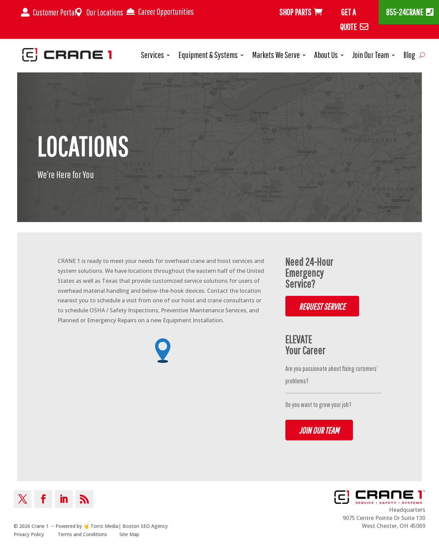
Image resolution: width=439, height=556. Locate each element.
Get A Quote (348, 19)
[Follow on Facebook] (43, 499)
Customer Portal (54, 12)
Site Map (129, 534)
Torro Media (104, 526)
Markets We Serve (276, 56)
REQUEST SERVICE (322, 306)
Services (152, 56)
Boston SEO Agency (145, 526)
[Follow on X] (23, 499)
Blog (409, 56)
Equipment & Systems (208, 56)
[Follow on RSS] (84, 499)
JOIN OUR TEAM (319, 430)
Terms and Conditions (82, 534)
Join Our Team (370, 56)
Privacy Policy (29, 534)
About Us (326, 56)
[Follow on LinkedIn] (64, 499)
